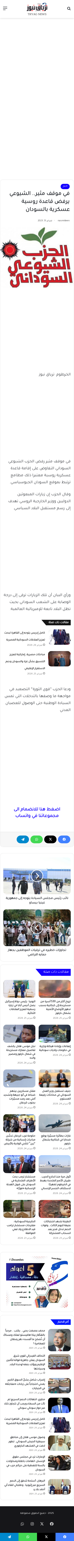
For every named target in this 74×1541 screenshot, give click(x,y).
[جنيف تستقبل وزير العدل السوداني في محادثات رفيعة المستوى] (55, 1078)
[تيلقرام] (23, 839)
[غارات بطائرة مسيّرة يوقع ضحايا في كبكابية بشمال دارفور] (55, 1123)
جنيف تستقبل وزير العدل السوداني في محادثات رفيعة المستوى (55, 1095)
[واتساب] (36, 839)
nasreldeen (64, 221)
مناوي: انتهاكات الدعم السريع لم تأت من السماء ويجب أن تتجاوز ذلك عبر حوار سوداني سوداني (24, 1404)
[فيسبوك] (64, 839)
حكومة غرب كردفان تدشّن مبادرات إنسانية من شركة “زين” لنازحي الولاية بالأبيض (19, 1140)
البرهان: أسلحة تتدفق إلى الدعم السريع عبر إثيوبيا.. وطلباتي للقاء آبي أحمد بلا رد (24, 1485)
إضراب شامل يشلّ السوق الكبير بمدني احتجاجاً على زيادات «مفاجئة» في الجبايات (25, 1384)
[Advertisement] (37, 59)
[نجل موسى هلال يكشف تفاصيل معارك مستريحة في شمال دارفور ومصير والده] (19, 1034)
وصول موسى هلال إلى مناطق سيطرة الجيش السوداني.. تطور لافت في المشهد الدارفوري (27, 1442)
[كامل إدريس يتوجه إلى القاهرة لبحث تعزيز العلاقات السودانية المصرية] (59, 637)
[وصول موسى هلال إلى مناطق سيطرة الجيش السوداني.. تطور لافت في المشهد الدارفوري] (59, 1443)
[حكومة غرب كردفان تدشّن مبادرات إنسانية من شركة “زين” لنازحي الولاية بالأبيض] (19, 1123)
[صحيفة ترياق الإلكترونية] (37, 9)
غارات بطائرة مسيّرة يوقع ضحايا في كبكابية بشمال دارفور (56, 1140)
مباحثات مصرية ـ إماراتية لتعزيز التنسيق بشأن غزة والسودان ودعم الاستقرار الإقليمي (25, 661)
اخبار (65, 186)
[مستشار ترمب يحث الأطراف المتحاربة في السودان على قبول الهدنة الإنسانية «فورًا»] (19, 1164)
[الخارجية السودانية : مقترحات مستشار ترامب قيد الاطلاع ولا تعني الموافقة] (19, 1209)
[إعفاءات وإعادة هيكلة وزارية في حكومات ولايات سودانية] (55, 1034)
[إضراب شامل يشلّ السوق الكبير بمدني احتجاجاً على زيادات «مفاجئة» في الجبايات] (59, 1385)
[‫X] (50, 839)
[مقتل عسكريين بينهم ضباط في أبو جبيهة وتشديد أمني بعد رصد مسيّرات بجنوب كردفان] (19, 1078)
